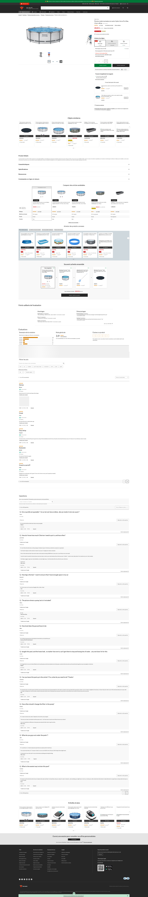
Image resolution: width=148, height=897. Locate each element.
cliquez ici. (108, 109)
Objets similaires (118, 25)
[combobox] (123, 377)
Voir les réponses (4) (125, 531)
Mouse (20, 387)
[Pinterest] (29, 879)
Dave (21, 514)
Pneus (63, 11)
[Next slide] (130, 127)
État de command (116, 7)
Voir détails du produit (109, 25)
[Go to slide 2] (53, 61)
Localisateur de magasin (23, 852)
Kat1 (22, 781)
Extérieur (25, 15)
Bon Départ (49, 864)
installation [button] (29, 366)
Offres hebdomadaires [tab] (23, 229)
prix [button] (24, 366)
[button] (108, 8)
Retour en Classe (70, 11)
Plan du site (63, 856)
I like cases (23, 563)
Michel (22, 524)
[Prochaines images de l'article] (90, 41)
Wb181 (20, 450)
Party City (78, 11)
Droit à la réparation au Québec (66, 862)
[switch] (21, 208)
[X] (22, 879)
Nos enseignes (49, 856)
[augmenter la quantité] (95, 61)
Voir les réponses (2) (125, 648)
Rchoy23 (21, 577)
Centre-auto (85, 11)
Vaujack (21, 432)
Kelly (20, 467)
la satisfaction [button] (46, 366)
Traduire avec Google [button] (24, 542)
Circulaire (35, 11)
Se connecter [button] (123, 3)
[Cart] (127, 8)
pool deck (22, 537)
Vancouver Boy (24, 614)
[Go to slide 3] (57, 61)
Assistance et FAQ (22, 854)
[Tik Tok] (31, 879)
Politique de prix (63, 860)
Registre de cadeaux (36, 862)
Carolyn (21, 768)
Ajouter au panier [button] (102, 65)
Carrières (48, 858)
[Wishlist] (123, 8)
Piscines (42, 15)
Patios (58, 11)
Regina (22, 665)
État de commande (22, 856)
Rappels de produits (22, 862)
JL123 (21, 653)
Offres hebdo (43, 11)
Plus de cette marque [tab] (59, 229)
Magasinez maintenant (99, 1)
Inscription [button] (92, 3)
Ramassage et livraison (22, 858)
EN (127, 3)
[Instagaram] (24, 879)
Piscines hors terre (49, 15)
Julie (21, 737)
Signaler (32, 407)
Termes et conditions (64, 854)
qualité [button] (61, 366)
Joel (21, 588)
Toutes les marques (50, 860)
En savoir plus (100, 862)
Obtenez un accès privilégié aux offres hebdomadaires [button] (73, 895)
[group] (75, 140)
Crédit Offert (86, 3)
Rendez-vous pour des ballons (38, 864)
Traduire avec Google (23, 394)
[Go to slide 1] (49, 61)
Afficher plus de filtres (22, 369)
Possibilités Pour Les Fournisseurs (52, 871)
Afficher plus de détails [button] (73, 222)
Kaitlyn (21, 706)
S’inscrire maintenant (88, 842)
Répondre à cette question (123, 520)
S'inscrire (100, 854)
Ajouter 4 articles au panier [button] (74, 295)
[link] (99, 25)
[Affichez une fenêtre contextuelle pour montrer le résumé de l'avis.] (109, 89)
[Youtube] (27, 879)
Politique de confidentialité (65, 852)
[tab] (100, 43)
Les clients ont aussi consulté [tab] (35, 229)
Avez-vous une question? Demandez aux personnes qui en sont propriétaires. (34, 499)
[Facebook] (19, 879)
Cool (20, 415)
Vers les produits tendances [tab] (47, 229)
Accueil (20, 15)
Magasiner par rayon (25, 11)
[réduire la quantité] (103, 61)
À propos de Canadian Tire (51, 852)
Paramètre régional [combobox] (29, 372)
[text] (26, 140)
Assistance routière (36, 858)
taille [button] (52, 366)
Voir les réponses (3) (125, 571)
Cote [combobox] (20, 372)
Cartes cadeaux (35, 860)
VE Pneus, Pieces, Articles (37, 856)
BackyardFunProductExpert (27, 639)
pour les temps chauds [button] (37, 366)
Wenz (21, 602)
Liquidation (53, 11)
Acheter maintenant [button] (121, 65)
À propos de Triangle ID (50, 854)
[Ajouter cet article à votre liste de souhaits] (106, 61)
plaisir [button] (56, 366)
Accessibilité (63, 858)
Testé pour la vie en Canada (51, 862)
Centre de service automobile (37, 854)
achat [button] (20, 366)
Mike (21, 628)
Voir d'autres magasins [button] (99, 56)
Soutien (97, 3)
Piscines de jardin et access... (34, 15)
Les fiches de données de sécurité (24, 864)
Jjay (21, 692)
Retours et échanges (22, 860)
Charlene (22, 679)
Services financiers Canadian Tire (38, 852)
